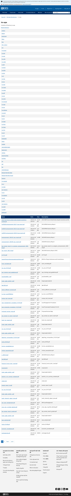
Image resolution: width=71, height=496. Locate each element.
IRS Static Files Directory (12, 17)
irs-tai (3, 118)
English (45, 472)
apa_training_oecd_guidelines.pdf (10, 272)
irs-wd (3, 136)
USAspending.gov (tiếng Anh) (62, 465)
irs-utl (3, 133)
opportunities (5, 155)
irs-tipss (4, 127)
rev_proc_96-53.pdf (6, 329)
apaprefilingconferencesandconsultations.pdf (13, 259)
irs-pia (3, 96)
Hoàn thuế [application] (20, 12)
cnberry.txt (4, 381)
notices (3, 153)
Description (45, 217)
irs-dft (3, 64)
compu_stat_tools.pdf (7, 298)
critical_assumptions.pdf (8, 350)
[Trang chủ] (4, 8)
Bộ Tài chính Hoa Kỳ (61, 453)
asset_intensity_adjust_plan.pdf (9, 398)
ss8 (2, 164)
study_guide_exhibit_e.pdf (8, 333)
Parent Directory (5, 27)
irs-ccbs (3, 59)
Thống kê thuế (6, 465)
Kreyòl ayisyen (46, 470)
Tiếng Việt (49, 8)
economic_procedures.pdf (8, 428)
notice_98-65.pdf (6, 342)
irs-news (4, 90)
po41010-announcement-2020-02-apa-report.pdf (13, 233)
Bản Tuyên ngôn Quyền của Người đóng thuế (21, 455)
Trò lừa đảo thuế (34, 462)
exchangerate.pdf (6, 433)
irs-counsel (4, 181)
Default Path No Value (7, 172)
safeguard (4, 212)
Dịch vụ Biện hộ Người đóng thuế (21, 460)
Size (38, 217)
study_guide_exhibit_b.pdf (8, 281)
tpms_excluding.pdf (6, 263)
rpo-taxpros (4, 204)
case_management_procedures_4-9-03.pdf (12, 302)
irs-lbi (3, 201)
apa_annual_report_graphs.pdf (9, 411)
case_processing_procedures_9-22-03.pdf (11, 307)
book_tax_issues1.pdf (7, 320)
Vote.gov (58, 469)
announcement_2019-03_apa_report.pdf (11, 237)
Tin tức (42, 8)
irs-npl (3, 198)
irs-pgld (3, 207)
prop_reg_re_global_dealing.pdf (9, 407)
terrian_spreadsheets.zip (8, 346)
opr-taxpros (4, 190)
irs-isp (3, 82)
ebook (3, 33)
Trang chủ (3, 17)
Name (3, 217)
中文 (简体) (45, 456)
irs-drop (3, 67)
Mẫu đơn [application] (40, 12)
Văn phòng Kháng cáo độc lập (21, 464)
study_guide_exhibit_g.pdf (8, 372)
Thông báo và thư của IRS (35, 455)
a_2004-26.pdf (5, 355)
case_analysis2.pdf (6, 420)
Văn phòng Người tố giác (35, 470)
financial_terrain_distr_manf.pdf (9, 363)
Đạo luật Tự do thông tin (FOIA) (22, 471)
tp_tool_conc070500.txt (7, 294)
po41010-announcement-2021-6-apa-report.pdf (13, 228)
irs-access (4, 50)
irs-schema (4, 110)
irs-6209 (3, 209)
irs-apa (3, 56)
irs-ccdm (4, 62)
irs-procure (4, 101)
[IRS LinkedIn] (64, 489)
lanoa (3, 141)
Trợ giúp (37, 8)
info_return (4, 45)
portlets (4, 158)
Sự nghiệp (5, 457)
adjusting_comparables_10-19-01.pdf (10, 337)
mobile (3, 144)
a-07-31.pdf (4, 255)
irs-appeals (4, 195)
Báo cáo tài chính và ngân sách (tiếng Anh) (8, 461)
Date (32, 217)
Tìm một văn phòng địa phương (8, 471)
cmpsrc (3, 30)
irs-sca (3, 107)
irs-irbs (3, 79)
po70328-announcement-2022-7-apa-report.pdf (13, 224)
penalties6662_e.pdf (6, 276)
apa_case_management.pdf (8, 402)
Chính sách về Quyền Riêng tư (56, 494)
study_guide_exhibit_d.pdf (8, 324)
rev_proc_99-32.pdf (6, 268)
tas (2, 167)
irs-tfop (3, 124)
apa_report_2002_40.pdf (7, 250)
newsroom (4, 150)
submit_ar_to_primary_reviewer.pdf (10, 376)
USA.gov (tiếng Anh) (61, 462)
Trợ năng (66, 494)
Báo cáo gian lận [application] (49, 12)
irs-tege (3, 121)
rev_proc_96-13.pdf (6, 389)
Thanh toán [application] (12, 12)
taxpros (3, 178)
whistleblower (5, 170)
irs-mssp (4, 87)
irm (2, 47)
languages (4, 138)
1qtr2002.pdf (5, 359)
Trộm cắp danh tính (34, 459)
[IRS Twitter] (59, 489)
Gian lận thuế (33, 465)
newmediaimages (6, 147)
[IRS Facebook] (56, 489)
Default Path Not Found (7, 175)
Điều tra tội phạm (34, 467)
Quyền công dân (20, 468)
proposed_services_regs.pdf (8, 311)
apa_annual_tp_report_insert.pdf (10, 316)
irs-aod (3, 53)
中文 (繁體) (45, 459)
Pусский (45, 464)
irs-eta (3, 73)
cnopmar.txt (4, 368)
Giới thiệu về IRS (7, 455)
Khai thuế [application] (4, 12)
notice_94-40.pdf (6, 424)
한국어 (44, 461)
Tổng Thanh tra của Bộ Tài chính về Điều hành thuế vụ (61, 457)
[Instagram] (62, 489)
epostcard (4, 36)
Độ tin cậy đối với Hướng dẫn (22, 480)
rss (2, 161)
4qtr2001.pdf (5, 285)
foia (3, 42)
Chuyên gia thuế (58, 8)
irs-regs (3, 104)
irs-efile (3, 70)
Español (45, 453)
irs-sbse (3, 187)
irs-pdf (3, 93)
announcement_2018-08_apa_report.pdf (11, 242)
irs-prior (4, 99)
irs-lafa (3, 84)
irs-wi (3, 192)
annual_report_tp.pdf (7, 385)
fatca (3, 39)
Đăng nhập (66, 8)
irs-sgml (4, 113)
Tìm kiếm (69, 13)
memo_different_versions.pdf (9, 289)
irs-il (3, 76)
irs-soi (3, 116)
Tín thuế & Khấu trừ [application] (30, 12)
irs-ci (3, 184)
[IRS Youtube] (67, 489)
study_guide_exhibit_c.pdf (8, 394)
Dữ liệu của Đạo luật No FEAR (21, 476)
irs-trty (3, 130)
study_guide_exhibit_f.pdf (8, 415)
